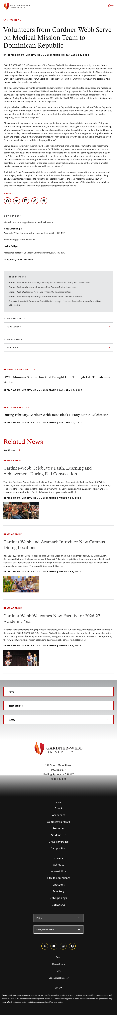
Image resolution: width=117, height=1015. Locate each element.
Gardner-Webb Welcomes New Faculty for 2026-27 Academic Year (40, 291)
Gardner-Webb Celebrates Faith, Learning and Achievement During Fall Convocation (49, 282)
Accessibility (58, 871)
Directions (59, 884)
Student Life (58, 835)
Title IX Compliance (58, 878)
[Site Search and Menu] (111, 6)
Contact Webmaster (58, 977)
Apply (12, 719)
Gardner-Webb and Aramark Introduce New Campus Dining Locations (42, 287)
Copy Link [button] (36, 200)
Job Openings (58, 898)
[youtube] (54, 946)
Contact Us (58, 904)
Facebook (8, 200)
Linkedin (26, 200)
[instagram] (63, 946)
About (58, 808)
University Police (58, 841)
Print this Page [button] (45, 200)
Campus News (12, 19)
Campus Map (58, 848)
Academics (58, 815)
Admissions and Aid (58, 821)
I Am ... (39, 917)
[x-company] (44, 946)
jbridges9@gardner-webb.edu (18, 259)
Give (11, 691)
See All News (10, 450)
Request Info (16, 705)
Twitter (17, 200)
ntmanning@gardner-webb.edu (19, 239)
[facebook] (72, 946)
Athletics (58, 864)
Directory (58, 891)
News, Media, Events (46, 929)
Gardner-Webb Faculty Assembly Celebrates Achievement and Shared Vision (45, 296)
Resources (59, 828)
